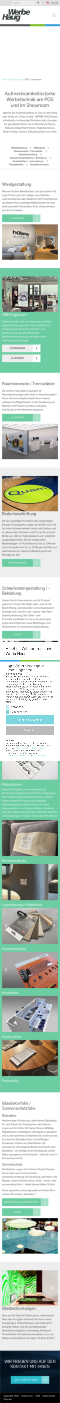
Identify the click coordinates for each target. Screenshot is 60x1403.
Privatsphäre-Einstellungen (32, 748)
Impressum (38, 755)
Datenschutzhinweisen (18, 755)
